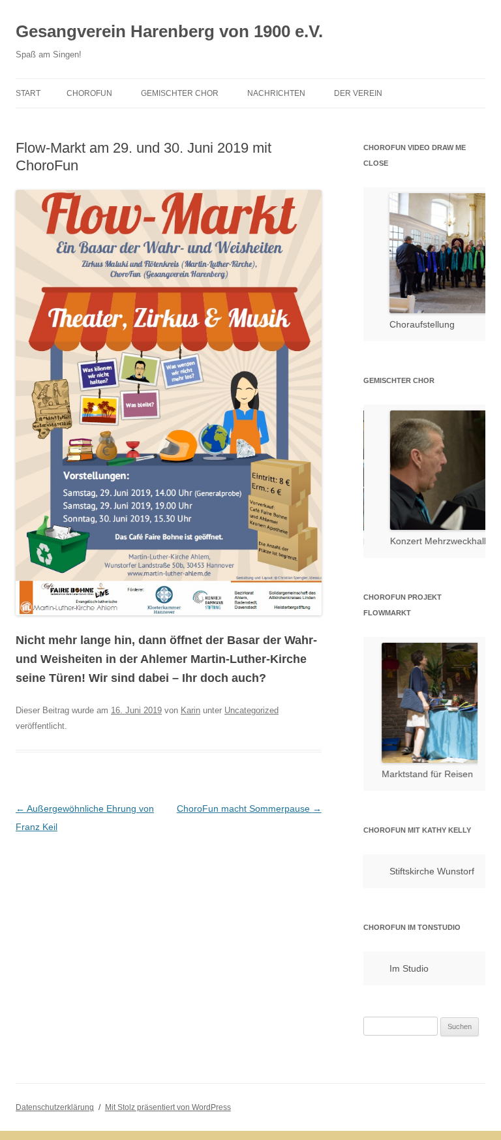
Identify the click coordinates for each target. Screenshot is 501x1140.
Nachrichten (276, 93)
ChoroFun (89, 93)
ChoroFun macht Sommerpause (249, 808)
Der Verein (358, 93)
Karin (190, 710)
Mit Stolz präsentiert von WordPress (168, 1107)
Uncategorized (251, 710)
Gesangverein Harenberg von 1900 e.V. (169, 31)
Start (28, 93)
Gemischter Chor (180, 93)
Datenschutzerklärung (55, 1107)
